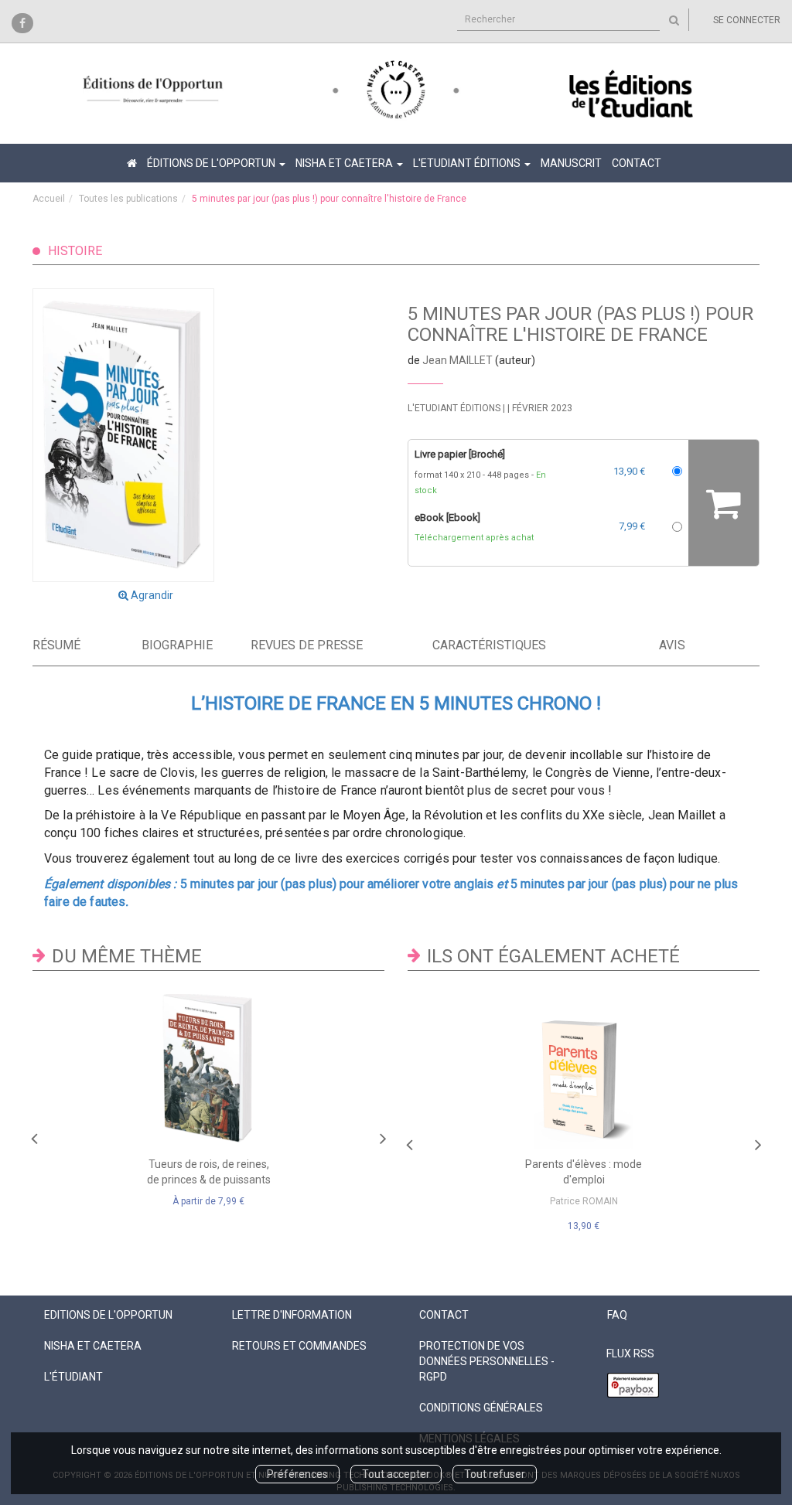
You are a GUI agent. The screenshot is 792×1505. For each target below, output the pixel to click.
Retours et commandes (299, 1346)
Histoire (75, 250)
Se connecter (746, 20)
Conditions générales (481, 1407)
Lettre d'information (292, 1315)
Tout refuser (494, 1474)
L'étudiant (73, 1377)
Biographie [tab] (177, 645)
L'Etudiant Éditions (454, 408)
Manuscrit (571, 163)
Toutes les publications (128, 198)
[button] (145, 434)
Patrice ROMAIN (584, 1201)
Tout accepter (396, 1474)
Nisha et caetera (93, 1346)
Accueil (48, 198)
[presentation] (34, 1134)
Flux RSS (630, 1353)
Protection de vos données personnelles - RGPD (487, 1361)
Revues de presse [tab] (307, 645)
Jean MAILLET (457, 360)
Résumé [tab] (56, 645)
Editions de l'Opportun (108, 1315)
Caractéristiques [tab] (486, 645)
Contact (636, 163)
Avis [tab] (672, 645)
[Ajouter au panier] (723, 503)
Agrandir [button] (150, 595)
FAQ (617, 1315)
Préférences (297, 1474)
